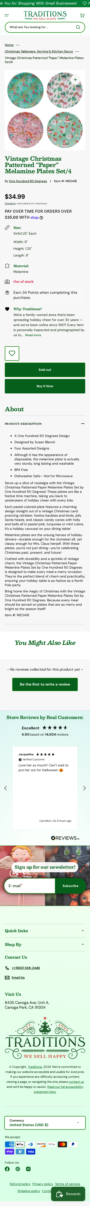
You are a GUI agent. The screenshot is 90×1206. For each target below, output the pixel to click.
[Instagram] (28, 1169)
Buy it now (45, 386)
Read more (33, 335)
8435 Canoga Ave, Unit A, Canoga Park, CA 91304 (27, 1005)
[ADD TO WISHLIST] (12, 353)
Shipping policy (29, 1191)
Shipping (10, 203)
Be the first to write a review (45, 684)
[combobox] (45, 27)
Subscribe (70, 886)
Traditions (35, 1067)
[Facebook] (7, 1169)
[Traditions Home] (44, 15)
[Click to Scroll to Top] (81, 1178)
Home (9, 45)
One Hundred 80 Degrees (28, 181)
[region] (45, 788)
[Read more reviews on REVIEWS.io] (65, 838)
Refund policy (20, 1184)
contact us (76, 1082)
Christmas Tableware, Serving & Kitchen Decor (39, 51)
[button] (6, 15)
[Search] (79, 27)
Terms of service (67, 1184)
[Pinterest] (17, 1169)
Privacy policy (42, 1184)
